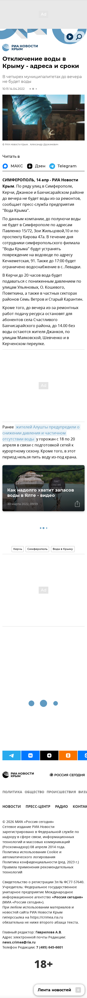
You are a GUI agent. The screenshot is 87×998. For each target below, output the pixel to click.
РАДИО (61, 807)
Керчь (17, 549)
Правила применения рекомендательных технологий (37, 870)
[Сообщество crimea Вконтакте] (30, 755)
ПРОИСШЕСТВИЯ (61, 792)
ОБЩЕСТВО (34, 792)
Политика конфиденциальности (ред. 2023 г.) (40, 862)
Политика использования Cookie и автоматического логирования (31, 855)
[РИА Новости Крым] (20, 47)
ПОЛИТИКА (12, 792)
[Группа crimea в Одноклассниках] (68, 755)
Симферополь (37, 549)
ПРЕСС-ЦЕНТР (38, 807)
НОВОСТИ (11, 807)
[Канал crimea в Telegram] (11, 755)
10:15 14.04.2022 (13, 89)
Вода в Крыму (63, 549)
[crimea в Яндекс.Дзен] (49, 755)
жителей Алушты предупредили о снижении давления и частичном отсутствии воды (41, 433)
